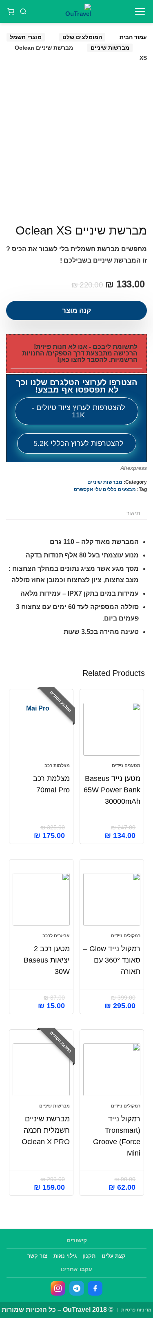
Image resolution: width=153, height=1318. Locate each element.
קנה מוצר (76, 310)
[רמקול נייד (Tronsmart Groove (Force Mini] (111, 1069)
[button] (76, 353)
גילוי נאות (65, 1256)
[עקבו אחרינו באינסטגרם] (58, 1288)
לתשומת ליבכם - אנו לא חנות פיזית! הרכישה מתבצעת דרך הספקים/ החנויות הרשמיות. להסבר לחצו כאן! (79, 353)
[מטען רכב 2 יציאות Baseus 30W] (41, 899)
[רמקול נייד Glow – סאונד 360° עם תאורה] (111, 899)
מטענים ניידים (126, 765)
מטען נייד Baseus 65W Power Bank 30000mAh (112, 789)
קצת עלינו (114, 1256)
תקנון (88, 1256)
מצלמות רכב (57, 765)
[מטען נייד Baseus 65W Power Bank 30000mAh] (111, 729)
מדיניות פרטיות (136, 1309)
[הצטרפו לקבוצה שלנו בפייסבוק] (95, 1288)
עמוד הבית (133, 37)
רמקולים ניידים (125, 935)
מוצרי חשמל (26, 37)
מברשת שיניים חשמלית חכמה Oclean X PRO (46, 1130)
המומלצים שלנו (82, 37)
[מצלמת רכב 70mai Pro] (41, 729)
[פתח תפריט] (140, 11)
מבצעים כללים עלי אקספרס (105, 489)
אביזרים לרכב (56, 935)
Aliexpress (133, 468)
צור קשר (37, 1256)
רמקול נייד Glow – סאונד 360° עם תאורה (111, 960)
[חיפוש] (23, 11)
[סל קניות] (10, 11)
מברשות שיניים (110, 47)
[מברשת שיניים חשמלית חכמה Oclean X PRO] (41, 1069)
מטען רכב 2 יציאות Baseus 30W (47, 960)
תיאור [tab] (133, 513)
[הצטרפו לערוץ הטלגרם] (76, 1288)
